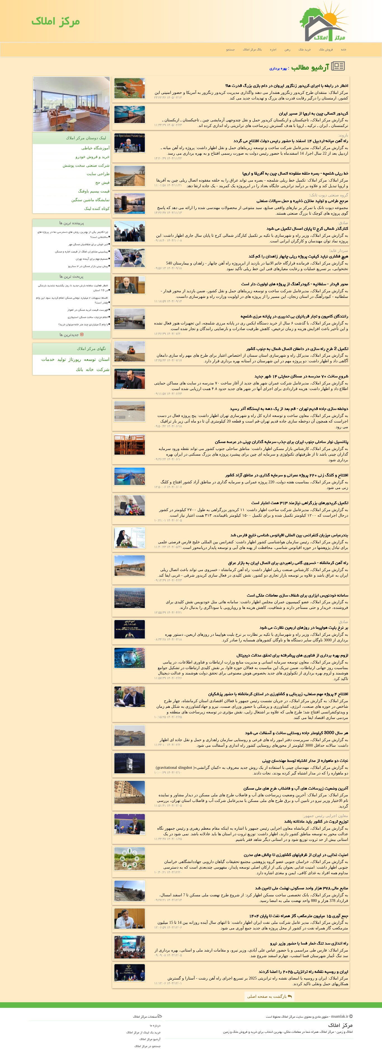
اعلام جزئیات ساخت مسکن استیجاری (88, 317)
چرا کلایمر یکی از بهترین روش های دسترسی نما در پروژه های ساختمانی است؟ (72, 234)
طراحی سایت (98, 174)
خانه (343, 49)
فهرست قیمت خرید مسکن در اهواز (87, 310)
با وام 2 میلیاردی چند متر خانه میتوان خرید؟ (83, 324)
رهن (287, 49)
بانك (79, 369)
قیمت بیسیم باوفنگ (94, 191)
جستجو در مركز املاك (148, 1046)
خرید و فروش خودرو (93, 157)
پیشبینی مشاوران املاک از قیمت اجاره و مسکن (81, 251)
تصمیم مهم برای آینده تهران (92, 259)
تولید (61, 359)
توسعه (90, 359)
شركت (102, 369)
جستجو (230, 49)
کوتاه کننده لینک (97, 209)
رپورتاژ (75, 359)
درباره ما (155, 1025)
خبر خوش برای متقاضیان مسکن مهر (88, 244)
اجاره (273, 49)
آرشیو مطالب (311, 67)
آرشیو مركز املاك (150, 1039)
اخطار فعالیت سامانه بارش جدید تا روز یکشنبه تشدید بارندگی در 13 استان (73, 288)
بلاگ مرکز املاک (252, 49)
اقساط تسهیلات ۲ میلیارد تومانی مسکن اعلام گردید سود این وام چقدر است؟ (72, 300)
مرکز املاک (56, 20)
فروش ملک (326, 49)
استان (103, 359)
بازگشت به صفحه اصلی (267, 996)
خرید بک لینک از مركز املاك (143, 1032)
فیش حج (102, 182)
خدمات (48, 359)
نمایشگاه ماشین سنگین (90, 200)
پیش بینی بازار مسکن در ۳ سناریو (88, 266)
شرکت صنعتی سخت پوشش (86, 165)
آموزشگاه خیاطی (95, 148)
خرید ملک (305, 49)
